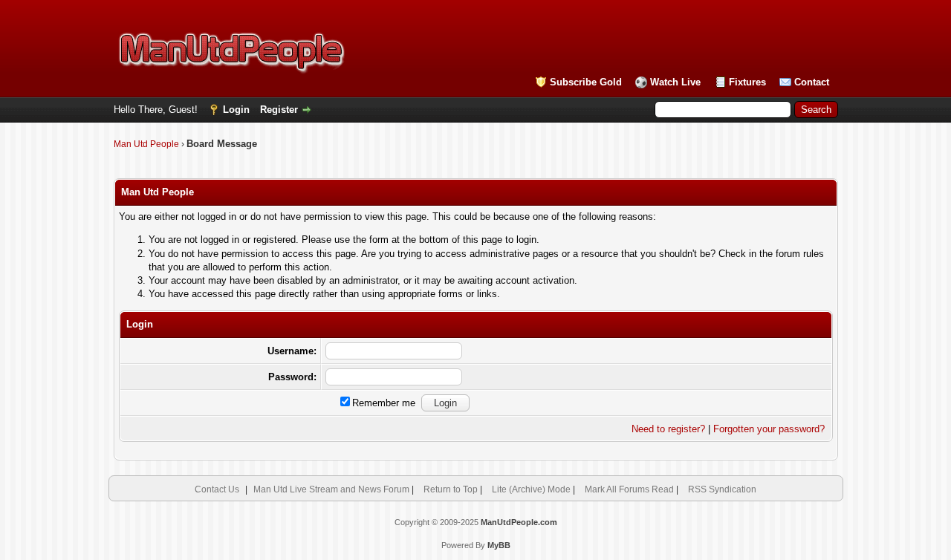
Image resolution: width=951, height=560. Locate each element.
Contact (811, 82)
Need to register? (668, 428)
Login (236, 109)
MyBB (498, 545)
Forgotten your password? (769, 428)
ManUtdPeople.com (519, 522)
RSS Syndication (722, 489)
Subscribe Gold (586, 82)
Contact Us (217, 489)
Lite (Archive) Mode (531, 489)
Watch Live (675, 82)
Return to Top (450, 489)
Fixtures (747, 82)
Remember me (383, 402)
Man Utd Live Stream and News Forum (331, 489)
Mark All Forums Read (629, 489)
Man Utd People (146, 144)
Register (279, 109)
